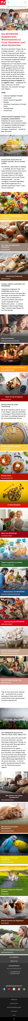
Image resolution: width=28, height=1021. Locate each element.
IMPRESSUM (14, 999)
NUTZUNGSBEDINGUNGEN (14, 1007)
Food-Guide (7, 98)
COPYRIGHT (14, 1011)
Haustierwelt (8, 110)
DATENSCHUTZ (14, 1003)
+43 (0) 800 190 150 (15, 972)
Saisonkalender (8, 108)
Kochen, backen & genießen (13, 100)
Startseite (3, 6)
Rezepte (6, 102)
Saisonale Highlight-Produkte (13, 96)
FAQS (14, 1015)
